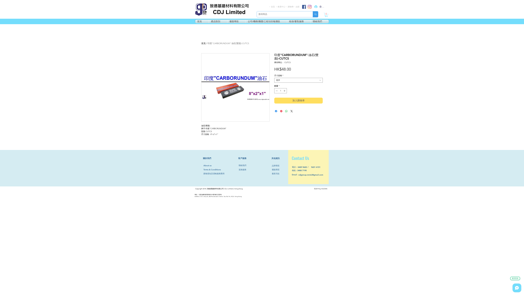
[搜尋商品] (315, 14)
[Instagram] (310, 7)
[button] (326, 15)
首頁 (203, 43)
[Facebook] (304, 7)
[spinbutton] (280, 90)
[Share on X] (291, 111)
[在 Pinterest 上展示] (281, 111)
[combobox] (298, 80)
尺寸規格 (278, 75)
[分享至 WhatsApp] (286, 111)
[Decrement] (276, 90)
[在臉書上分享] (276, 111)
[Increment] (284, 90)
